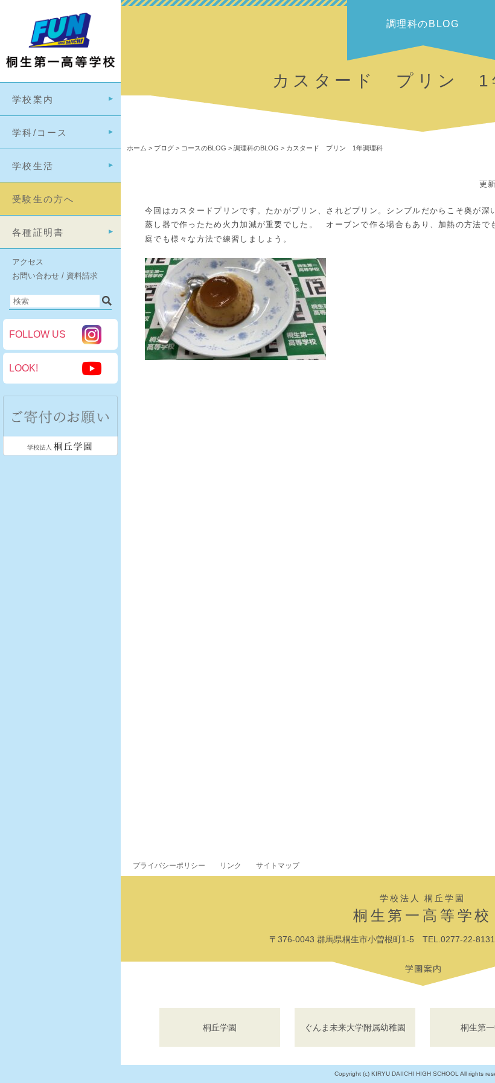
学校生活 (33, 166)
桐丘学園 (220, 1027)
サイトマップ (277, 865)
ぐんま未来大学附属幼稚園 (355, 1027)
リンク (230, 865)
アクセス (27, 262)
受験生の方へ (43, 199)
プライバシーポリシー (169, 865)
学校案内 (33, 99)
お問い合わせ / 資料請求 (55, 276)
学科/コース (40, 132)
